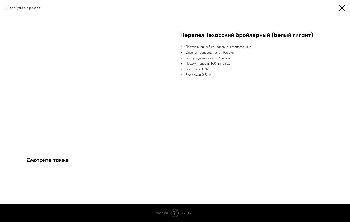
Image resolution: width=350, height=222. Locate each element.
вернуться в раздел (25, 8)
